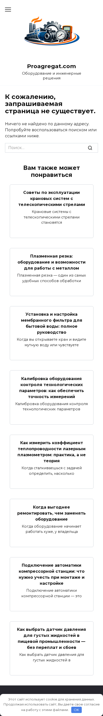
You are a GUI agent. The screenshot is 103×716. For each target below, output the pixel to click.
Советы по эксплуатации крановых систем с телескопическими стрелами (51, 198)
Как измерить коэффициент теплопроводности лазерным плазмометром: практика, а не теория (52, 451)
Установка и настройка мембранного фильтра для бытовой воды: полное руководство (51, 323)
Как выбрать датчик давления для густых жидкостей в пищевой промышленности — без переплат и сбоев (51, 638)
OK (76, 710)
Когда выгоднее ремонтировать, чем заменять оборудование (51, 513)
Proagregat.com (51, 66)
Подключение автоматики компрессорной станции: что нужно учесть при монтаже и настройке (51, 574)
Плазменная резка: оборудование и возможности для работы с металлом (52, 262)
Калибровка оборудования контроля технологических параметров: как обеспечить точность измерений (51, 387)
